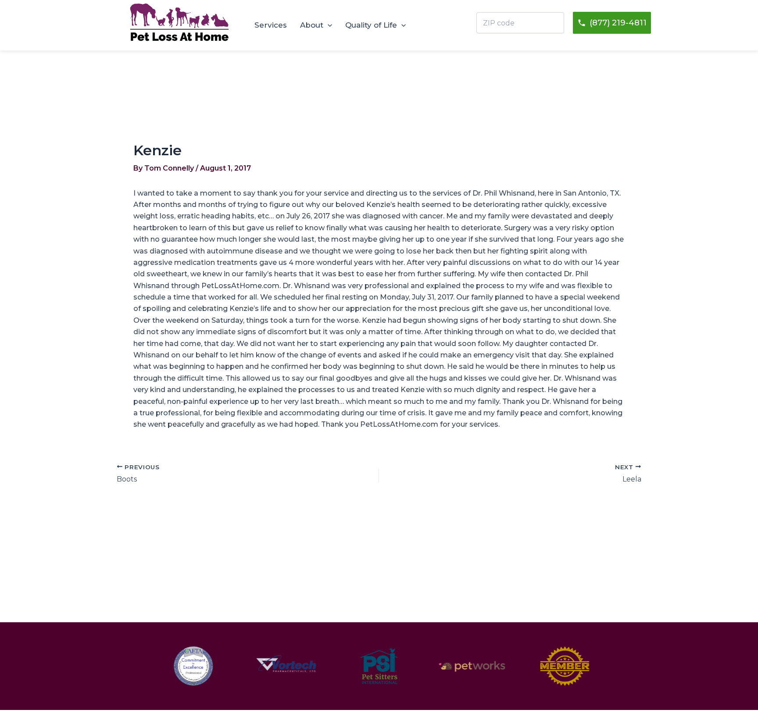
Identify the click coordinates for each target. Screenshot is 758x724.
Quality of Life (371, 25)
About (311, 25)
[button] (327, 25)
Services (270, 25)
